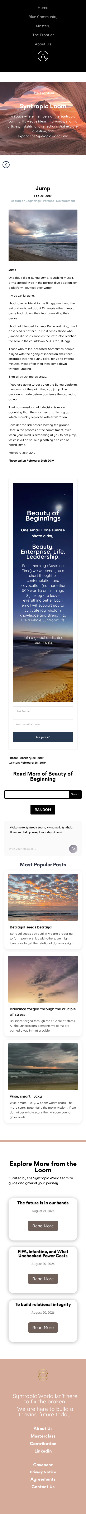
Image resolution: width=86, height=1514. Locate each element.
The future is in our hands (43, 1203)
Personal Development (59, 201)
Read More (43, 1225)
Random (43, 809)
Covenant (43, 1465)
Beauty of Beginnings (26, 201)
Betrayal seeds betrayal (31, 927)
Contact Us (43, 1487)
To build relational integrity (43, 1305)
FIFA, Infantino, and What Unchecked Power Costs (43, 1254)
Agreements (43, 1479)
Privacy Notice (43, 1472)
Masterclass (43, 1436)
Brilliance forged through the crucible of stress (43, 1012)
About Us (43, 1429)
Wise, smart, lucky (26, 1096)
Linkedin (43, 1451)
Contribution (43, 1444)
